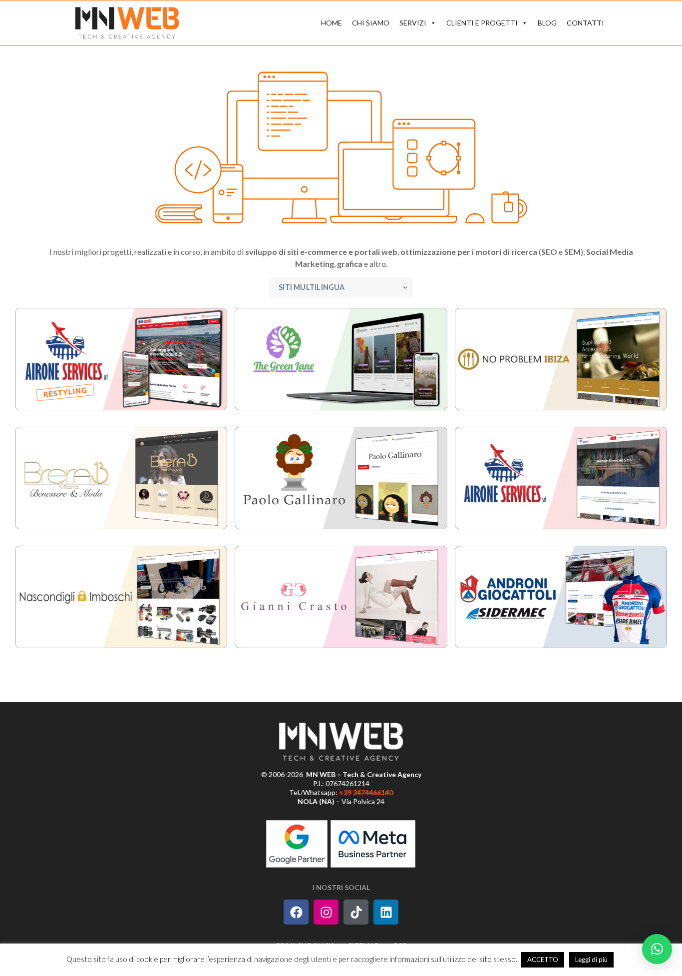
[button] (657, 949)
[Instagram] (326, 912)
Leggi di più (591, 960)
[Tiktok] (355, 912)
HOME (331, 22)
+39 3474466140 (366, 792)
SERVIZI (412, 22)
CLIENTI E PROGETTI (482, 22)
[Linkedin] (385, 912)
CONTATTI (585, 22)
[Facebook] (296, 912)
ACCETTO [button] (542, 960)
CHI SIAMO (370, 22)
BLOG (547, 22)
